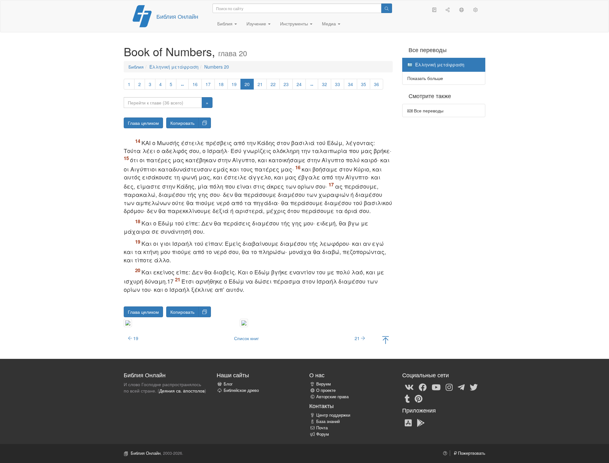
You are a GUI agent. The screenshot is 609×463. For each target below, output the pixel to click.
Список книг (246, 338)
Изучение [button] (256, 23)
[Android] (421, 422)
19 (234, 84)
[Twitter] (474, 387)
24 (299, 84)
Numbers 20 (216, 67)
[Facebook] (423, 387)
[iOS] (408, 422)
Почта (322, 428)
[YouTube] (436, 387)
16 (195, 84)
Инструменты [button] (294, 23)
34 (350, 84)
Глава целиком (143, 123)
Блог (228, 384)
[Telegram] (461, 387)
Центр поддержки (333, 415)
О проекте (326, 390)
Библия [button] (225, 23)
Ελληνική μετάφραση (174, 67)
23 (286, 84)
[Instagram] (449, 387)
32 (324, 84)
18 (221, 84)
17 (208, 84)
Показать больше (425, 78)
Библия (136, 67)
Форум (322, 434)
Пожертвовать (471, 453)
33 (337, 84)
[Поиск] (386, 8)
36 (376, 84)
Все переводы (428, 110)
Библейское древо (241, 390)
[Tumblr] (407, 398)
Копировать (182, 123)
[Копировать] (204, 122)
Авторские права (332, 396)
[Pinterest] (418, 398)
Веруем (323, 384)
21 (260, 84)
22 (273, 84)
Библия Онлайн (177, 16)
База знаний (328, 421)
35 (363, 84)
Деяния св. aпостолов (182, 390)
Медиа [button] (329, 23)
